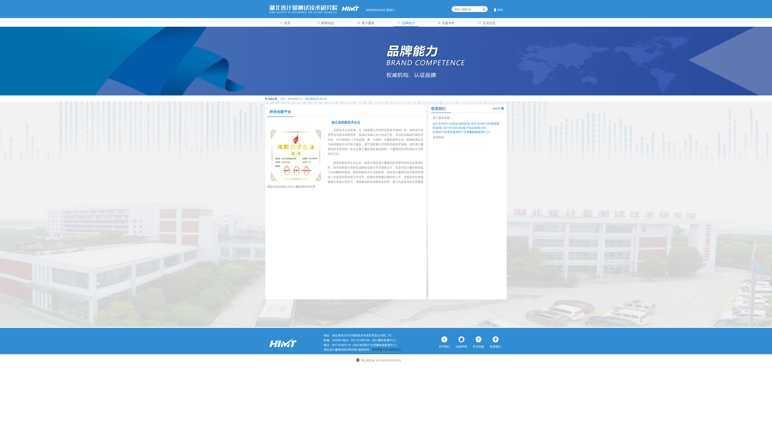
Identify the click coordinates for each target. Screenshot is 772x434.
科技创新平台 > (296, 98)
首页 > (284, 98)
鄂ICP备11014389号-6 (386, 349)
